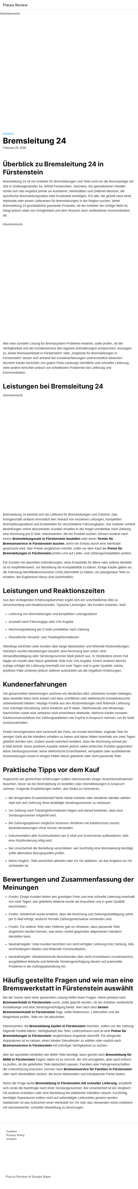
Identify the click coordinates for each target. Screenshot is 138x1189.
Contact (11, 1138)
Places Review (15, 5)
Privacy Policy (15, 1135)
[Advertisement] (69, 70)
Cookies (11, 1131)
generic (8, 133)
